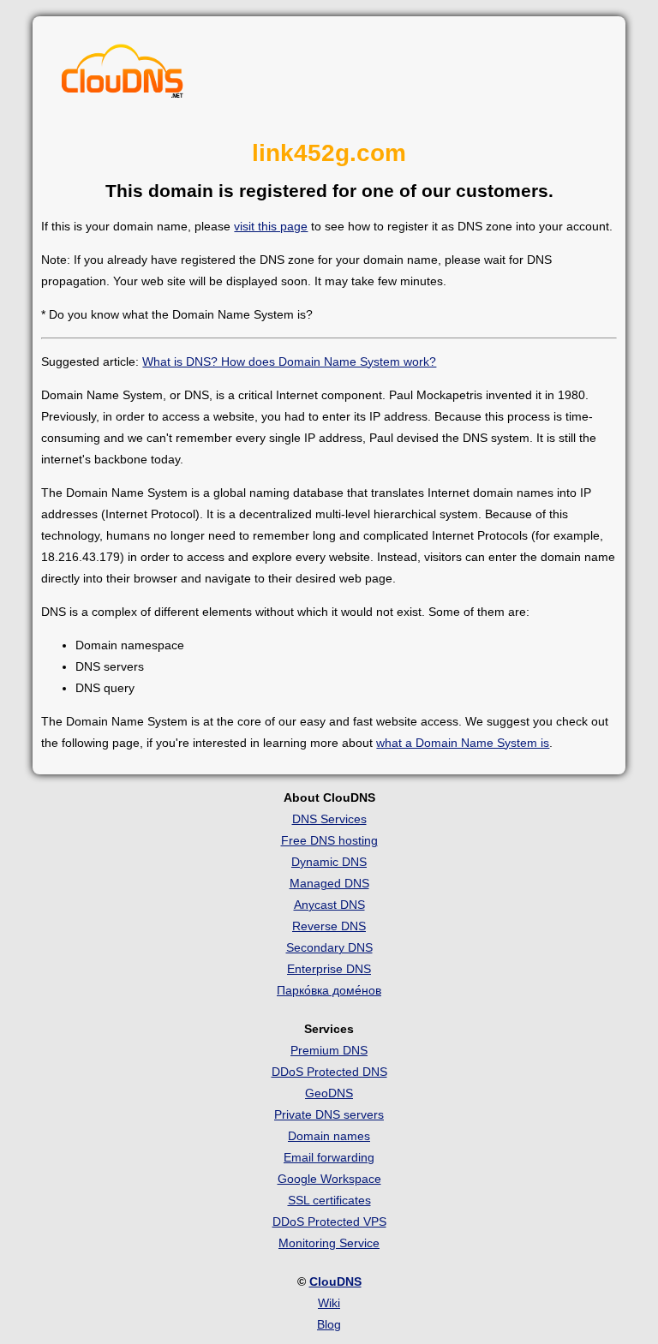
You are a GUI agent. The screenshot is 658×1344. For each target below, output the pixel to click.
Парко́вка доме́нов (329, 990)
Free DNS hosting (329, 840)
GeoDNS (329, 1093)
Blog (329, 1324)
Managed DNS (329, 883)
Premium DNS (329, 1050)
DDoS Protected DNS (329, 1071)
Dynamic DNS (329, 862)
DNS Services (329, 819)
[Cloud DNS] (122, 75)
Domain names (329, 1136)
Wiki (329, 1303)
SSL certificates (329, 1200)
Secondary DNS (329, 947)
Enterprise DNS (329, 969)
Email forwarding (329, 1157)
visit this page (271, 226)
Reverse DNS (329, 926)
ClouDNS (335, 1281)
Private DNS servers (329, 1114)
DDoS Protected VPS (329, 1221)
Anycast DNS (329, 904)
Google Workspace (329, 1179)
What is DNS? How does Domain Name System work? (289, 361)
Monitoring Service (329, 1243)
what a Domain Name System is (462, 743)
